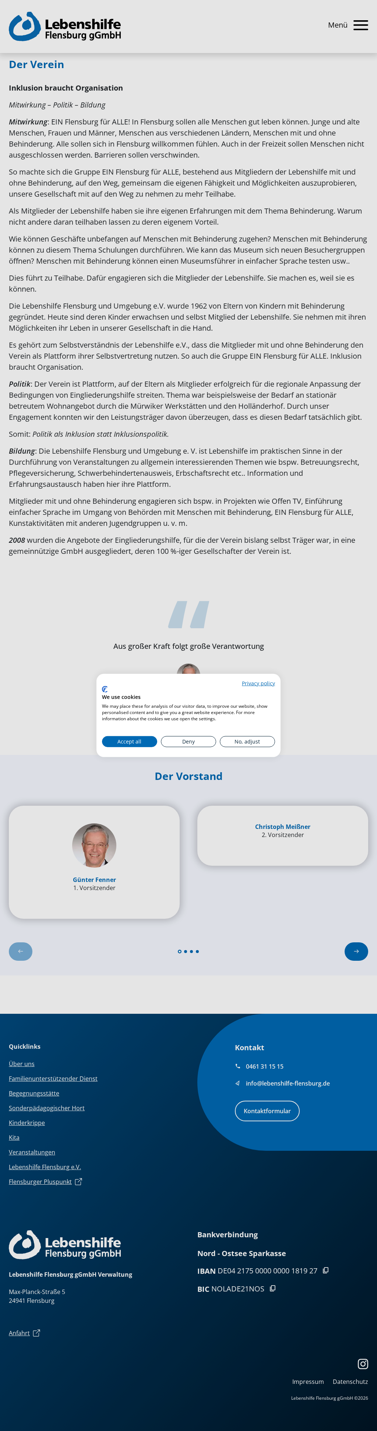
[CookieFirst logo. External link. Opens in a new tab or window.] (105, 689)
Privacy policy (258, 683)
